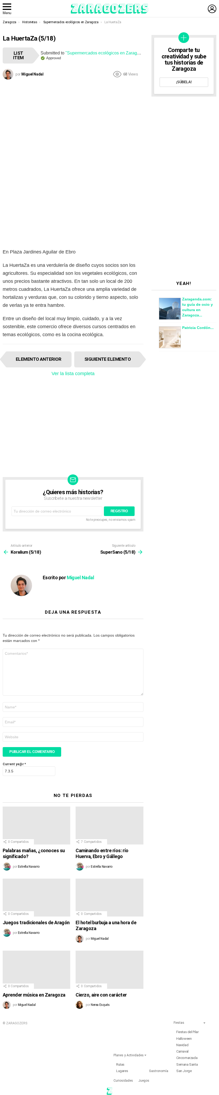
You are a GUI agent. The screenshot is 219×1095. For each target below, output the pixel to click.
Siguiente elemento (107, 359)
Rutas (120, 1064)
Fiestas (179, 1023)
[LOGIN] (212, 8)
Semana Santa (187, 1064)
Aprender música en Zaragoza (34, 995)
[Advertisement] (73, 120)
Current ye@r (14, 764)
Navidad (182, 1045)
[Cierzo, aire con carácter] (109, 970)
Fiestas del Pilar (187, 1032)
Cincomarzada (186, 1058)
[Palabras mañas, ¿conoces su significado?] (36, 826)
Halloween (184, 1039)
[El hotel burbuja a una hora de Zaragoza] (109, 898)
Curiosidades (123, 1080)
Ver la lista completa (73, 373)
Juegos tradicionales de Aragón (36, 922)
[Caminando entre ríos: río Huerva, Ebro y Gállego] (109, 826)
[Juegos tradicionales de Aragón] (36, 898)
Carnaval (182, 1051)
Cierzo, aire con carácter (101, 995)
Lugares (122, 1071)
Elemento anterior (38, 359)
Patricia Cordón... (198, 328)
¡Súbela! (183, 82)
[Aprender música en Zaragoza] (36, 970)
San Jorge (184, 1071)
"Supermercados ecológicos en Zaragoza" (105, 53)
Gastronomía (158, 1071)
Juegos (143, 1080)
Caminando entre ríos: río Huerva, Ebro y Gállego (102, 853)
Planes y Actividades (129, 1055)
